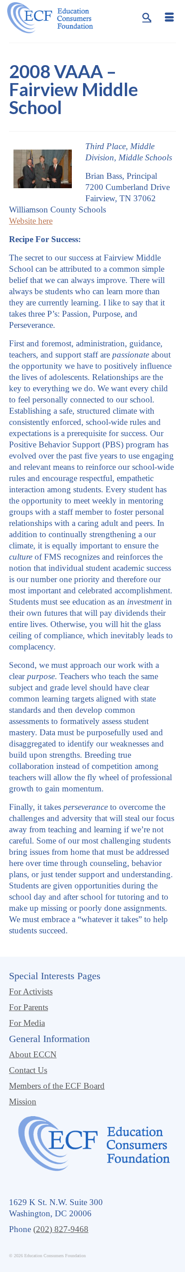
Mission (22, 1101)
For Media (27, 1023)
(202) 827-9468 (60, 1229)
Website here (31, 220)
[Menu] (169, 18)
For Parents (28, 1007)
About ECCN (33, 1054)
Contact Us (28, 1070)
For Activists (31, 991)
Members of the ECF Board (57, 1086)
